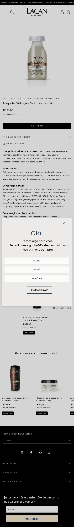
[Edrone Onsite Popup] (37, 263)
